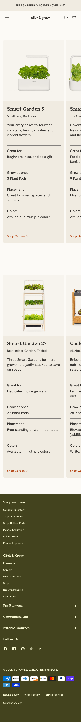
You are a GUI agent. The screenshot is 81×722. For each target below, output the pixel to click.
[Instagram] (5, 648)
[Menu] (7, 17)
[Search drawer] (66, 17)
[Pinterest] (22, 648)
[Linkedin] (40, 648)
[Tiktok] (31, 648)
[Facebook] (14, 648)
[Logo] (40, 17)
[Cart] (74, 17)
